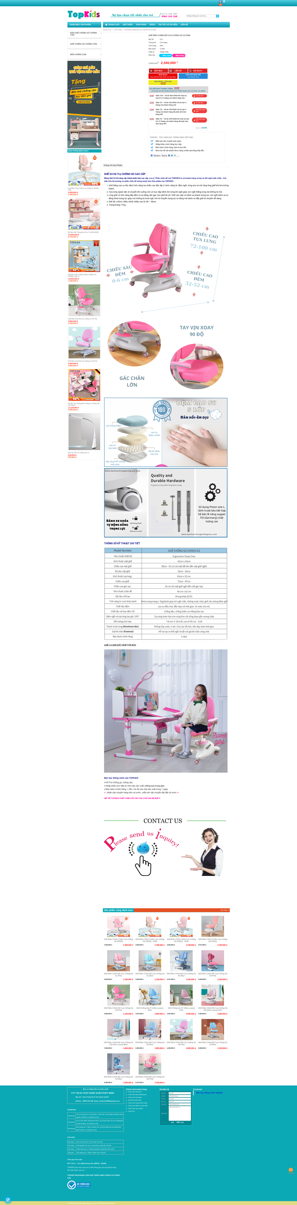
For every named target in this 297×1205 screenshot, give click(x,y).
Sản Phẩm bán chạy (78, 151)
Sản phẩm (141, 25)
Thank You (131, 1111)
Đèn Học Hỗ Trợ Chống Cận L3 (78, 453)
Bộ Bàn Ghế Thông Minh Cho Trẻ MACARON (83, 232)
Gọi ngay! (197, 71)
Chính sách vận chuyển (135, 1108)
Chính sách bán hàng (135, 1097)
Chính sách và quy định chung (137, 1103)
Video (152, 25)
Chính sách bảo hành (135, 1092)
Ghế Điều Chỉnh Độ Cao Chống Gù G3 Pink (140, 30)
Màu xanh (167, 56)
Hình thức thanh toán (134, 1100)
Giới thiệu (128, 25)
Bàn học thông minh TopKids (209, 1093)
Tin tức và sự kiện (167, 25)
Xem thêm (224, 910)
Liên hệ (184, 25)
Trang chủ (113, 25)
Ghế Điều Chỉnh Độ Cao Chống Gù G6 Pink (82, 361)
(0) (221, 5)
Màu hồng (180, 56)
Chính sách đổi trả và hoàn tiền (138, 1106)
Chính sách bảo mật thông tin (137, 1094)
